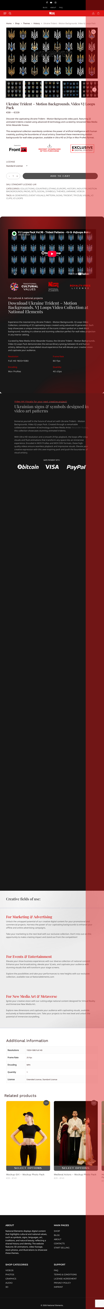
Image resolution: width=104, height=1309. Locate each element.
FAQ (56, 1270)
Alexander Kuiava (79, 427)
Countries (42, 188)
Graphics (10, 1278)
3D (6, 1287)
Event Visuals (37, 195)
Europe (61, 188)
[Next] (94, 89)
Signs (59, 195)
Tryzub (77, 195)
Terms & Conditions (65, 1274)
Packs (27, 191)
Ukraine (71, 191)
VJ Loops (18, 198)
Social (41, 191)
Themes (26, 23)
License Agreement (65, 1278)
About (57, 1239)
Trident (67, 195)
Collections (27, 188)
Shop (17, 23)
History (36, 23)
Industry (82, 188)
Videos (81, 191)
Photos (9, 1274)
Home (9, 23)
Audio (8, 1283)
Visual (86, 195)
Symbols (51, 191)
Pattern (50, 195)
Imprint (58, 1287)
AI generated (20, 195)
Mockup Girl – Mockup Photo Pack (25, 1174)
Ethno (52, 188)
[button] (5, 13)
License (10, 162)
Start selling (62, 1247)
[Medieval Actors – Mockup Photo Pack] (76, 1136)
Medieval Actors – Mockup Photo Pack (75, 1174)
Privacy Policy (62, 1283)
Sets (33, 191)
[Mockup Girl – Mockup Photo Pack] (28, 1136)
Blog (57, 1235)
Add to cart (60, 176)
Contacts (59, 1243)
